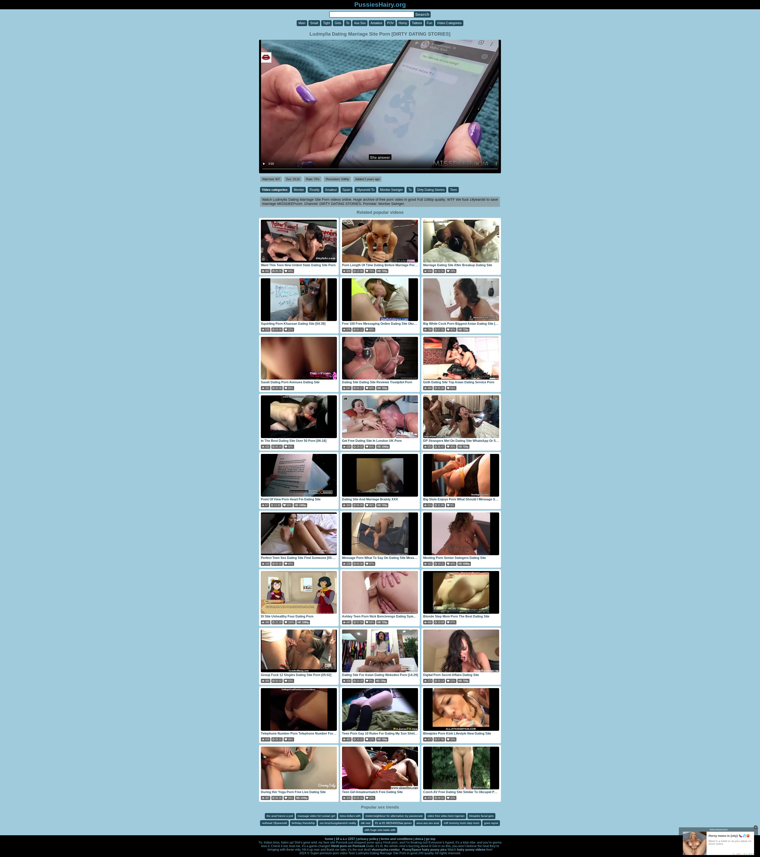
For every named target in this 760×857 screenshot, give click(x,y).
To (347, 23)
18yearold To (365, 189)
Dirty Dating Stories (431, 189)
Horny (403, 23)
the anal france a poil (280, 815)
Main (301, 23)
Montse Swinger (391, 189)
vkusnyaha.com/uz (385, 849)
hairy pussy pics (434, 849)
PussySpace (411, 849)
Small (314, 23)
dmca (419, 839)
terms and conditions (397, 839)
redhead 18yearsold (274, 823)
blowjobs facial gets (481, 815)
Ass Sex (360, 23)
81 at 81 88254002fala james (393, 823)
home (329, 839)
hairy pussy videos (471, 849)
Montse (299, 189)
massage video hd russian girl (316, 815)
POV (390, 23)
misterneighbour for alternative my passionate (394, 815)
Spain (346, 189)
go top (430, 839)
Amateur (376, 23)
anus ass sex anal (427, 823)
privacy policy (367, 839)
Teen (453, 189)
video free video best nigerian (446, 815)
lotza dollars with (350, 815)
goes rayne (491, 823)
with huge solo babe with (380, 829)
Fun (429, 23)
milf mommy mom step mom (461, 823)
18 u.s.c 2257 (345, 839)
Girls (338, 23)
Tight (326, 23)
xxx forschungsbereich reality (338, 823)
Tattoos (417, 23)
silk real (365, 823)
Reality (314, 189)
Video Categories (449, 23)
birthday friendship (303, 823)
